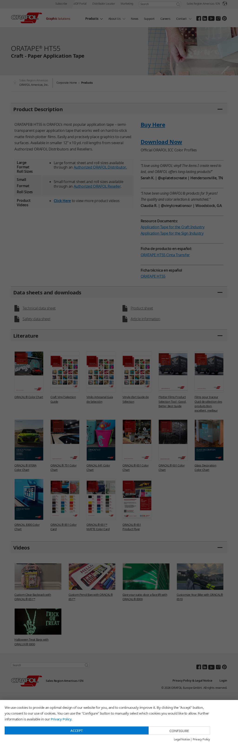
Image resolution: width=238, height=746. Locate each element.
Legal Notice (182, 739)
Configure (179, 730)
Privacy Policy (61, 719)
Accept (76, 730)
